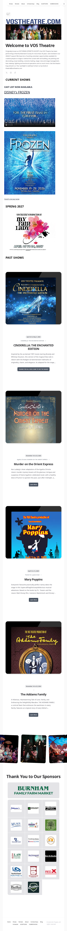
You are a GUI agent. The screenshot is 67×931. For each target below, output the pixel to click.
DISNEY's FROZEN (17, 92)
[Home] (8, 14)
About (23, 4)
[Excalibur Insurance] (33, 887)
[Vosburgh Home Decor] (50, 840)
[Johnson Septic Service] (16, 808)
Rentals (17, 4)
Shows (11, 4)
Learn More (33, 484)
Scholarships (30, 4)
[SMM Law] (16, 856)
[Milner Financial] (16, 825)
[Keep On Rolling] (50, 856)
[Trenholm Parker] (33, 840)
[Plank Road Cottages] (16, 887)
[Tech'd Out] (16, 871)
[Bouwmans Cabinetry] (33, 871)
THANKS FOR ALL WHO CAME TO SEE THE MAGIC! (33, 369)
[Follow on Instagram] (10, 72)
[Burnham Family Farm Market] (33, 790)
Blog (38, 4)
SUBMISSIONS (54, 4)
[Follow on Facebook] (15, 72)
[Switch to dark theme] (64, 4)
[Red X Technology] (50, 871)
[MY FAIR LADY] (29, 232)
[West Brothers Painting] (50, 808)
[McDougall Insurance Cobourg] (33, 856)
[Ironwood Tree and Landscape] (50, 825)
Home (9, 922)
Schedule (15, 924)
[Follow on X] (6, 72)
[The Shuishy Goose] (33, 825)
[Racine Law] (16, 840)
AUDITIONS (44, 4)
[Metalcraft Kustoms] (33, 808)
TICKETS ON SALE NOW (11, 199)
